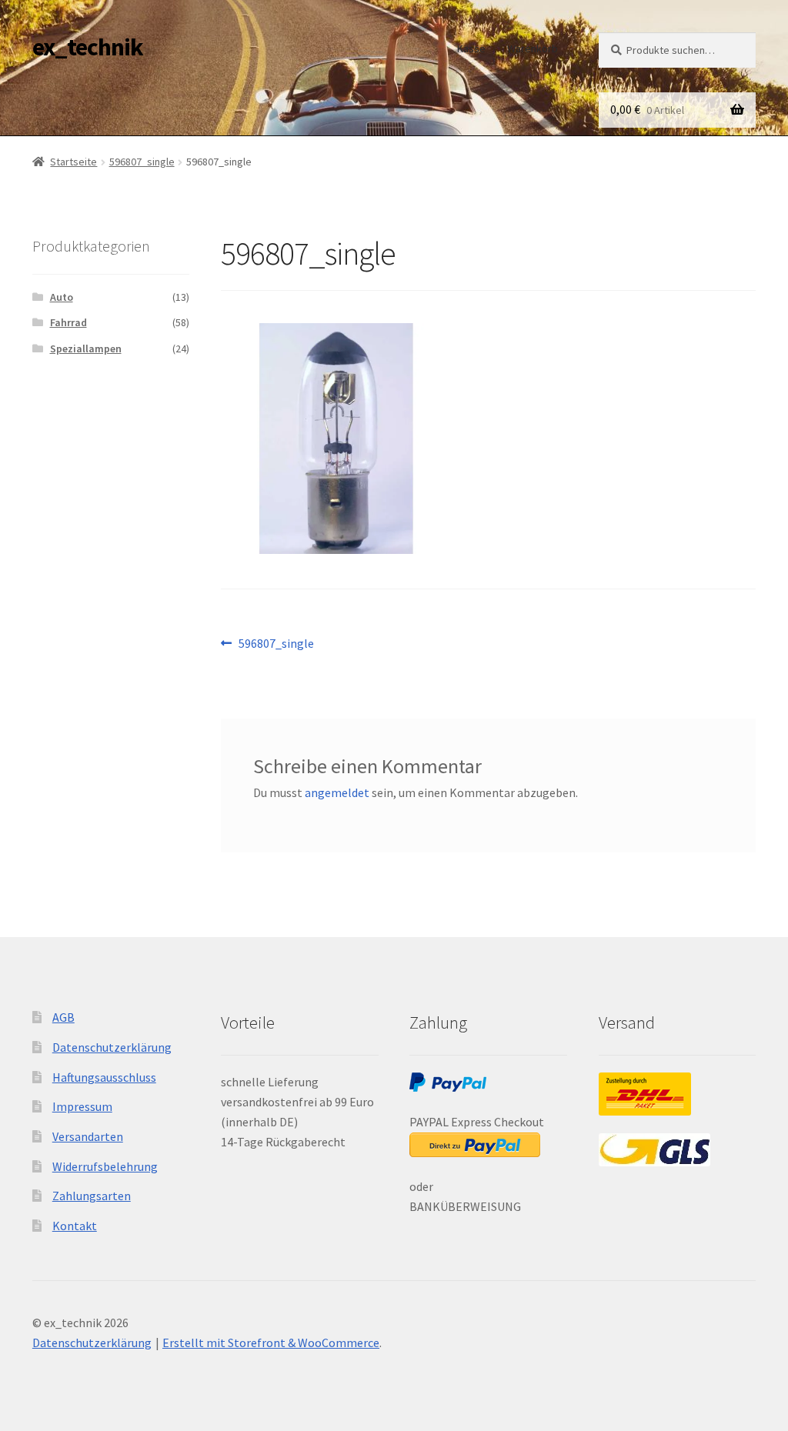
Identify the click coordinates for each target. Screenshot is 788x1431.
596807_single (142, 161)
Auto (61, 297)
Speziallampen (86, 348)
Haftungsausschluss (104, 1077)
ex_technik (87, 47)
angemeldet (337, 792)
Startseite (73, 161)
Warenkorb (532, 48)
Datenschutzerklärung (112, 1047)
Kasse (471, 48)
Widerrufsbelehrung (105, 1166)
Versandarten (87, 1136)
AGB (63, 1017)
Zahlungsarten (91, 1195)
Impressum (82, 1106)
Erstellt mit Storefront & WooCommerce (270, 1342)
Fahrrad (68, 322)
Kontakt (74, 1225)
